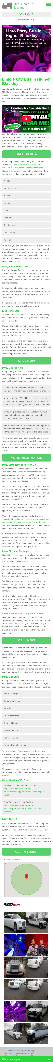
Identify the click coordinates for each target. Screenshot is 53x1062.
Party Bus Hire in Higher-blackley (18, 1053)
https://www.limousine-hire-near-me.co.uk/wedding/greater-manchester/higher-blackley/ (23, 168)
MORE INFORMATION (27, 458)
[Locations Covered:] (3, 4)
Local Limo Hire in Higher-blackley (19, 1050)
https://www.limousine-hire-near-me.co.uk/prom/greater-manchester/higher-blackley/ (26, 522)
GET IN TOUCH (26, 852)
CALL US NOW (26, 154)
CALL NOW (26, 360)
